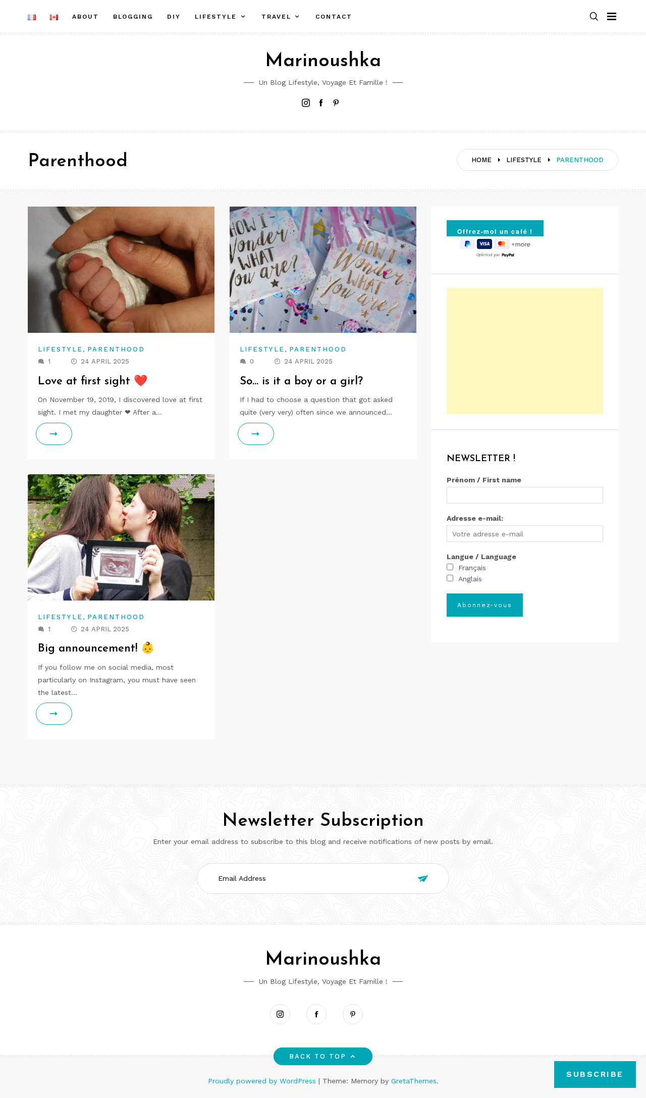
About (85, 16)
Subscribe (595, 1074)
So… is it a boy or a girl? (301, 381)
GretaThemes (414, 1081)
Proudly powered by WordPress (263, 1081)
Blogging (133, 16)
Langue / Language (481, 557)
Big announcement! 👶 (96, 649)
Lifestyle (216, 16)
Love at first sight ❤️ (92, 381)
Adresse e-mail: (475, 518)
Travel (276, 16)
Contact (333, 16)
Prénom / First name (484, 480)
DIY (174, 16)
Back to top (318, 1056)
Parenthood (116, 349)
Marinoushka (323, 61)
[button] (594, 17)
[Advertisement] (525, 351)
